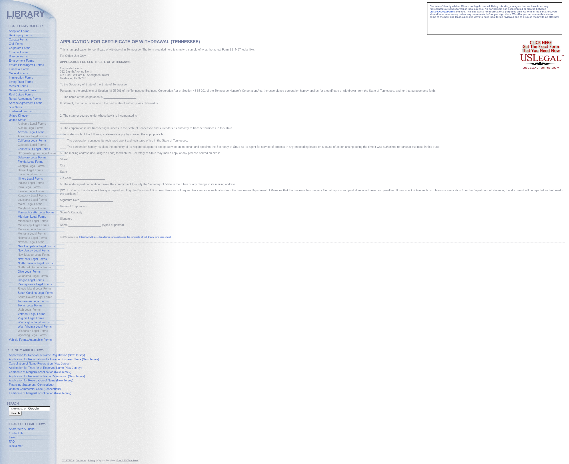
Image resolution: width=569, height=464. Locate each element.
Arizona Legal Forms (31, 132)
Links (12, 437)
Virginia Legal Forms (31, 318)
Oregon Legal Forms (31, 280)
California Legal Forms (32, 140)
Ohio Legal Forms (29, 271)
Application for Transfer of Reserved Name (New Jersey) (45, 367)
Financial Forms (19, 69)
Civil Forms (16, 43)
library (26, 13)
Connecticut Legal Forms (34, 149)
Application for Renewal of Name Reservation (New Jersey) (47, 376)
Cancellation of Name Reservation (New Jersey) (39, 363)
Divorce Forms (18, 56)
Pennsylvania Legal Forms (35, 284)
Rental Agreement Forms (25, 98)
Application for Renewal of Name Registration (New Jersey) (47, 355)
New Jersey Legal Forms (34, 250)
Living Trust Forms (21, 81)
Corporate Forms (19, 48)
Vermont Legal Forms (31, 314)
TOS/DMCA (68, 460)
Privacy (91, 460)
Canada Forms (18, 39)
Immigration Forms (21, 77)
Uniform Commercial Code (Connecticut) (35, 389)
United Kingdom (19, 115)
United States (17, 120)
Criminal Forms (18, 52)
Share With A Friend (21, 429)
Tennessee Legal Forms (33, 301)
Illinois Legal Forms (30, 178)
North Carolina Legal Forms (35, 263)
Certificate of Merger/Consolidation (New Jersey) (40, 372)
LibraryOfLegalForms (442, 11)
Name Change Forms (22, 90)
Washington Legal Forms (34, 322)
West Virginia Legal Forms (35, 326)
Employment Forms (21, 60)
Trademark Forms (20, 111)
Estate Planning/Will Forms (26, 65)
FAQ (12, 441)
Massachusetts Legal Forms (36, 212)
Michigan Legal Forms (32, 216)
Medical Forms (18, 86)
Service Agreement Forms (25, 103)
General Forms (18, 73)
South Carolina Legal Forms (36, 292)
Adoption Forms (19, 31)
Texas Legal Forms (30, 305)
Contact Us (16, 433)
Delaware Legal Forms (32, 157)
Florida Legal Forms (30, 161)
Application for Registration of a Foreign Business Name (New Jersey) (54, 359)
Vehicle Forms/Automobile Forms (30, 339)
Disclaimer (15, 446)
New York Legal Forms (32, 259)
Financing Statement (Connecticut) (31, 384)
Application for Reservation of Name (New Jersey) (41, 380)
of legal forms (20, 18)
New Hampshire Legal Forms (36, 246)
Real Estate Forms (21, 94)
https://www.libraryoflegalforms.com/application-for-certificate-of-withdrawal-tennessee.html (125, 237)
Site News (15, 107)
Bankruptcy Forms (21, 35)
